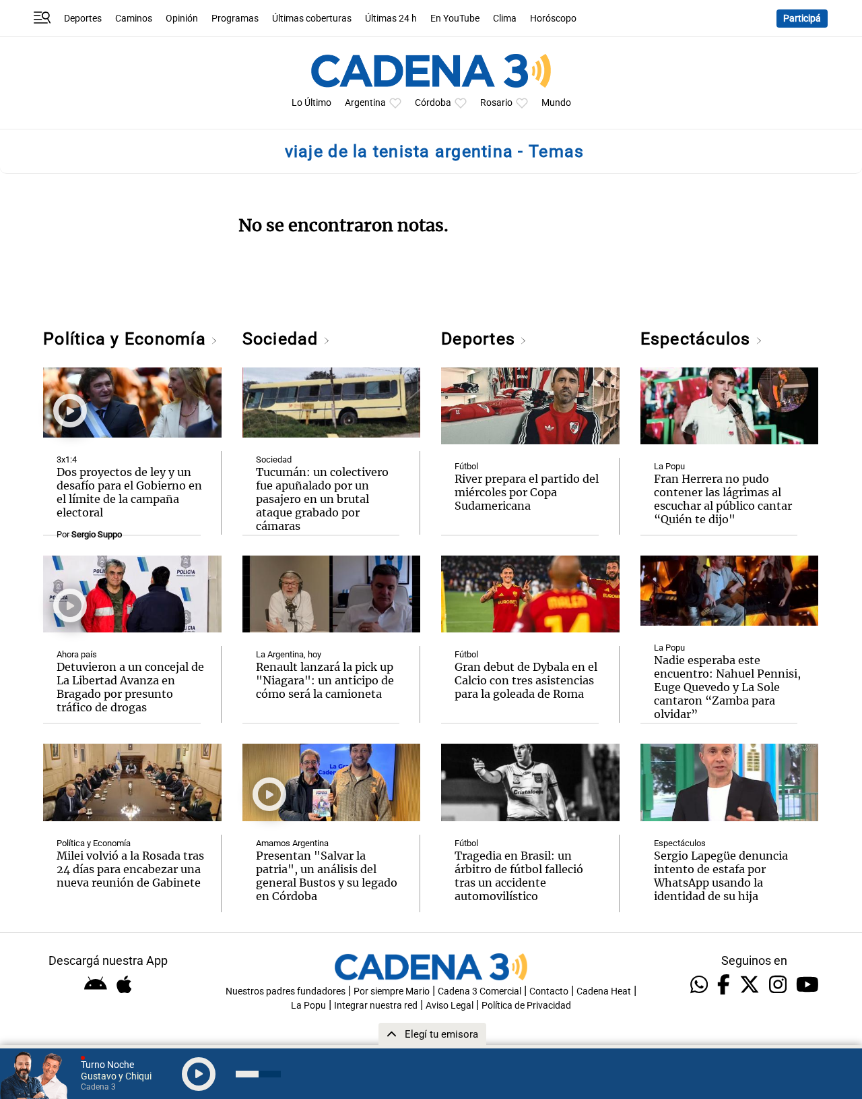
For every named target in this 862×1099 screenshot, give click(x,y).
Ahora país (77, 654)
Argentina (365, 103)
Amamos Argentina (292, 843)
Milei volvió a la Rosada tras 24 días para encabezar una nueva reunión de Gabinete (130, 869)
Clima (505, 18)
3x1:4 (67, 459)
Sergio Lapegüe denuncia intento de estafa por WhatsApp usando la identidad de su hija (721, 876)
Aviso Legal (449, 1005)
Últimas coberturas (312, 18)
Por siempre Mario (392, 991)
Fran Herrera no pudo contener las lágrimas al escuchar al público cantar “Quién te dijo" (723, 499)
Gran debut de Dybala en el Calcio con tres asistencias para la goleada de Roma (526, 680)
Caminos (133, 18)
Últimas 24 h (391, 18)
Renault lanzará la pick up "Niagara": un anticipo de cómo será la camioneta (325, 680)
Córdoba (433, 103)
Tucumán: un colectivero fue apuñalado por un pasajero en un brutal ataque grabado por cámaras (322, 499)
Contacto (548, 991)
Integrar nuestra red (376, 1005)
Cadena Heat (603, 991)
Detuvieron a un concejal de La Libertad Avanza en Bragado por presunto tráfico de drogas (130, 687)
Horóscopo (553, 18)
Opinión (182, 18)
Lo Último (311, 103)
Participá (802, 18)
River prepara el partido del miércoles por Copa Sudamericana (527, 492)
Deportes (83, 18)
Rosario (496, 103)
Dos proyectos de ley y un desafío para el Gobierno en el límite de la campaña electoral (129, 492)
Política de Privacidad (526, 1005)
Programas (235, 18)
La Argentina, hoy (288, 654)
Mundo (556, 103)
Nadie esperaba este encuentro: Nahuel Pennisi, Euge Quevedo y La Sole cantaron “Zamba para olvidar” (727, 687)
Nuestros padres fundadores (285, 991)
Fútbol (466, 466)
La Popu (669, 466)
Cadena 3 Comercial (479, 991)
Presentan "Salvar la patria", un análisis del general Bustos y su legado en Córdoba (326, 876)
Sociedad (282, 339)
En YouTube (454, 18)
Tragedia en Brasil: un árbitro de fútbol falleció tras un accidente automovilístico (519, 876)
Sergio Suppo (96, 534)
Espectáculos (698, 339)
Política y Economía (127, 339)
